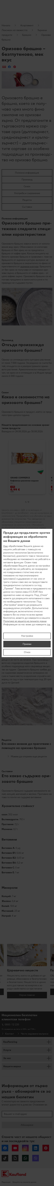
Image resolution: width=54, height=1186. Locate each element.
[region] (27, 593)
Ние (5, 546)
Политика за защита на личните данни (24, 621)
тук (48, 624)
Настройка (27, 635)
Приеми (27, 644)
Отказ (27, 652)
